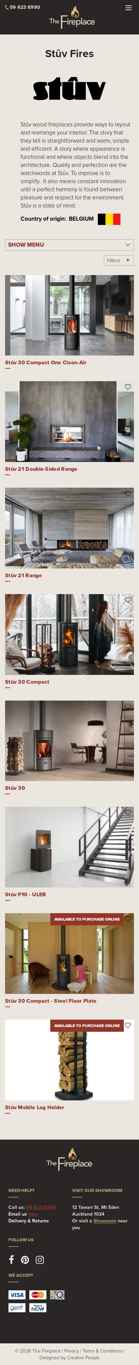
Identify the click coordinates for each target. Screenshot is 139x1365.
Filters (113, 260)
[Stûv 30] (69, 741)
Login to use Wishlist (128, 281)
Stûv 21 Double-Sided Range (41, 469)
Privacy (71, 1350)
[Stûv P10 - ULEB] (69, 847)
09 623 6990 (41, 1207)
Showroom (104, 1220)
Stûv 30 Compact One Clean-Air (46, 362)
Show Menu (26, 245)
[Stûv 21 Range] (69, 528)
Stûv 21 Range (23, 575)
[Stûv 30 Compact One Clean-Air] (69, 315)
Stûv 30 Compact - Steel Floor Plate (51, 1001)
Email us (23, 1214)
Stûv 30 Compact (27, 682)
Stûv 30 (15, 788)
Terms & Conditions (102, 1350)
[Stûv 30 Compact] (69, 634)
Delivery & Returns (28, 1220)
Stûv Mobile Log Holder (34, 1107)
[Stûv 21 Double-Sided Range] (69, 421)
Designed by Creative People (69, 1357)
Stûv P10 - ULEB (25, 894)
